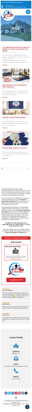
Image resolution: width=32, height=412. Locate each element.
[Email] (16, 358)
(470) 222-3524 (16, 242)
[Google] (22, 393)
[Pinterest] (16, 393)
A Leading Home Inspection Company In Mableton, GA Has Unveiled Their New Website (16, 49)
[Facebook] (6, 393)
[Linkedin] (12, 393)
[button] (16, 397)
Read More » (5, 65)
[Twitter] (9, 393)
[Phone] (16, 371)
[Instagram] (26, 393)
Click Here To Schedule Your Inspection (16, 238)
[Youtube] (19, 393)
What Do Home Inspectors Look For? (14, 148)
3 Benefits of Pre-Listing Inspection (14, 117)
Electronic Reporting (12, 246)
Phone (16, 377)
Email (16, 364)
